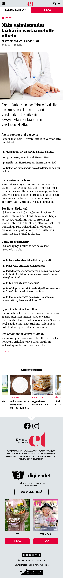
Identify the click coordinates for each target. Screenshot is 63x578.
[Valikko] (4, 3)
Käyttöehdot (12, 456)
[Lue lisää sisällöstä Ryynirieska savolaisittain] (42, 385)
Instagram (35, 426)
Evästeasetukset (14, 451)
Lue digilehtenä (15, 9)
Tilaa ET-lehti (50, 456)
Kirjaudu (59, 3)
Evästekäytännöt (47, 451)
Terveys (7, 18)
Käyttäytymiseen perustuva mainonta (31, 565)
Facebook (27, 426)
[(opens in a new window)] (39, 475)
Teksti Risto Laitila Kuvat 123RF (20, 41)
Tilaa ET (6, 351)
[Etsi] (54, 3)
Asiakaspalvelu (31, 451)
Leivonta (37, 398)
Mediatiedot (25, 456)
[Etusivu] (30, 3)
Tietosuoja (37, 456)
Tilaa (47, 9)
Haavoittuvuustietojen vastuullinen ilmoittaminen (31, 454)
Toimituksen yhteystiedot (31, 459)
